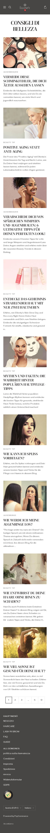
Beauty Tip (9, 142)
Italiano (28, 808)
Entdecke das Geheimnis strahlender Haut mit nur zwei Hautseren (24, 303)
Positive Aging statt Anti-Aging (21, 149)
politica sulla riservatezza (16, 753)
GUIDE (6, 742)
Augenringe (9, 515)
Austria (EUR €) (11, 808)
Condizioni (8, 758)
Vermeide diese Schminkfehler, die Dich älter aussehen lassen (24, 81)
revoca (7, 774)
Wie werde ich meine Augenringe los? (21, 522)
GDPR (6, 785)
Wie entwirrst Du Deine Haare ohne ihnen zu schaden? (24, 597)
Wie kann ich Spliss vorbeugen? (20, 456)
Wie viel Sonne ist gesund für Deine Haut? (24, 668)
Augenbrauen (10, 72)
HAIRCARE (9, 726)
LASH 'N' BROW (11, 731)
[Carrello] (45, 7)
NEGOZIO (8, 721)
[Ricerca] (10, 7)
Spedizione (9, 769)
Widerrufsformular (12, 779)
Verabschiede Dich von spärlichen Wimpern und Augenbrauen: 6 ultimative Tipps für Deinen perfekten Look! (24, 225)
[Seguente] (41, 700)
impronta (8, 764)
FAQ (5, 736)
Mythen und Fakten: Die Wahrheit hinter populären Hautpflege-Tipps (24, 382)
